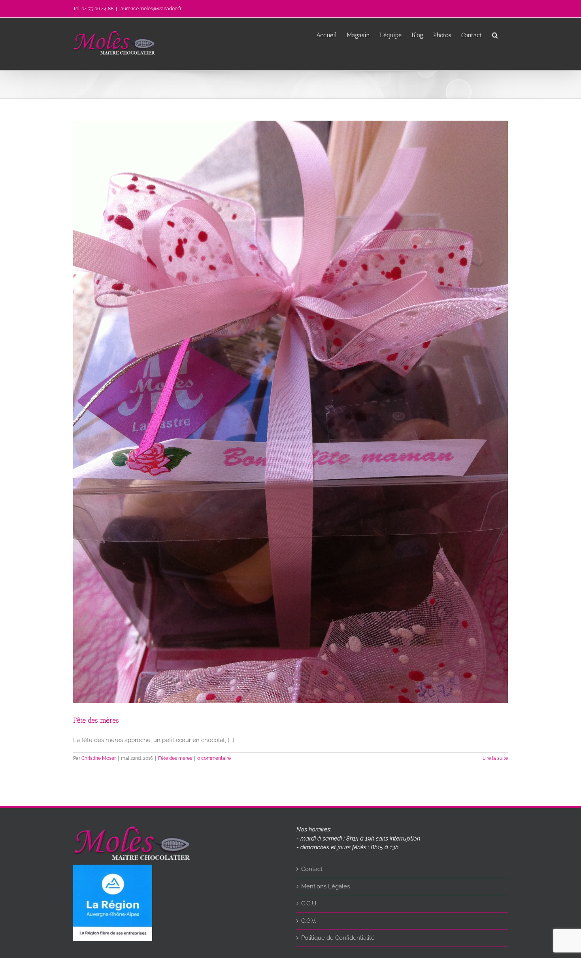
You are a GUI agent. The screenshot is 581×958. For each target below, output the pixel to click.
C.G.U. (309, 903)
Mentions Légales (325, 886)
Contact (312, 869)
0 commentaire (214, 758)
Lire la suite (495, 758)
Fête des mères (96, 720)
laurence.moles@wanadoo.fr (150, 8)
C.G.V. (308, 920)
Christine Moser (98, 758)
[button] (495, 34)
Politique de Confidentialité (338, 937)
